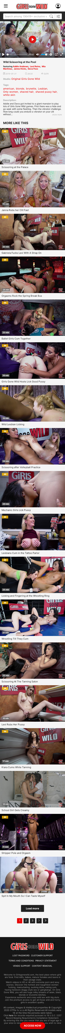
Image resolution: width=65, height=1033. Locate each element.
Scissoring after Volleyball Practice (21, 467)
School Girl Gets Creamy (15, 810)
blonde (20, 88)
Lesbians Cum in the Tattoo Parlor (20, 552)
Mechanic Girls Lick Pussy (16, 510)
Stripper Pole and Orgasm (16, 852)
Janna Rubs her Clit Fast (15, 210)
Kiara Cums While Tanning (16, 767)
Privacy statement (46, 960)
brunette (31, 88)
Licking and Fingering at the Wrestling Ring (25, 595)
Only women (10, 91)
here (11, 1015)
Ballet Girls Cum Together (16, 338)
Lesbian (42, 88)
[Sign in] (59, 6)
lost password (21, 955)
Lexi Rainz (35, 66)
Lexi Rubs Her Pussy (13, 724)
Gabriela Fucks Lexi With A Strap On (21, 252)
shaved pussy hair (46, 91)
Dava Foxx (33, 68)
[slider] (17, 54)
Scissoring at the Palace (15, 167)
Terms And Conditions (21, 960)
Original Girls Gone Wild (25, 78)
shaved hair (27, 91)
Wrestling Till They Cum (15, 638)
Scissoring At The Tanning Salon (20, 681)
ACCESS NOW (32, 1025)
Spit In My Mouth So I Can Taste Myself (23, 895)
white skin (9, 94)
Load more (32, 908)
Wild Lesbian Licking (13, 424)
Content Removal (42, 966)
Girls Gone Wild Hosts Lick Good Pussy (23, 381)
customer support (42, 955)
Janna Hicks (20, 68)
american (8, 88)
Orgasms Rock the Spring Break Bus (22, 295)
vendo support (21, 966)
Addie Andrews (20, 66)
